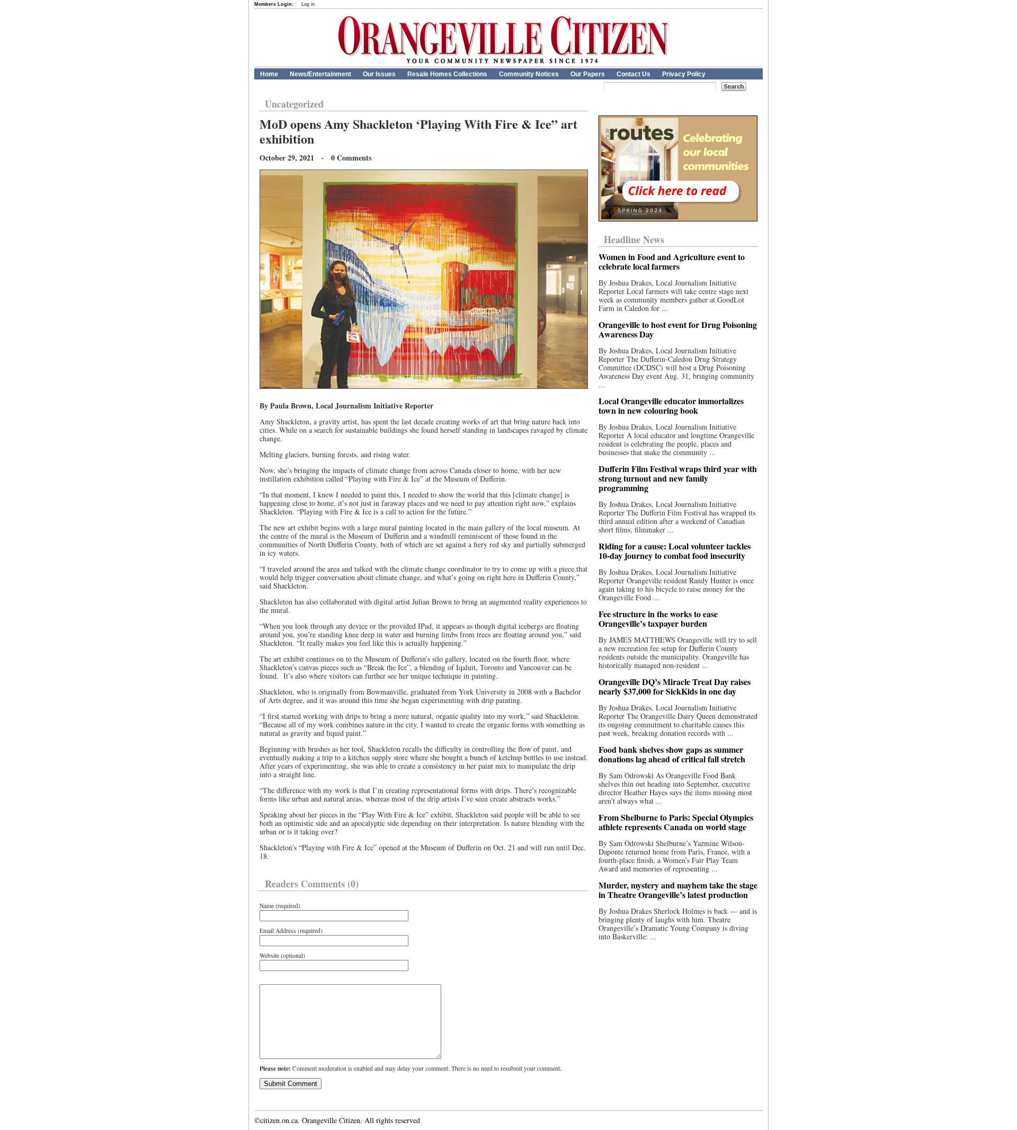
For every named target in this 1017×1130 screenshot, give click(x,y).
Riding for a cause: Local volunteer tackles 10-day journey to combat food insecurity (675, 551)
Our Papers (587, 74)
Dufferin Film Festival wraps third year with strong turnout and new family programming (678, 478)
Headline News (634, 239)
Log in (308, 4)
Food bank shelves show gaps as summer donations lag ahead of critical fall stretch (672, 754)
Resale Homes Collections (447, 74)
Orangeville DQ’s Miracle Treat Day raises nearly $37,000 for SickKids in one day (675, 686)
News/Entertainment (320, 74)
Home (269, 74)
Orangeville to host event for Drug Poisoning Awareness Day (678, 329)
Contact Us (633, 74)
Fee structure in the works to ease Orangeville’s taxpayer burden (658, 618)
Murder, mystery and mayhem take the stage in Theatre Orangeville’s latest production (678, 890)
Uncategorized (294, 104)
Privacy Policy (684, 74)
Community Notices (529, 74)
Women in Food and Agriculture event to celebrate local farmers (672, 261)
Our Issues (379, 74)
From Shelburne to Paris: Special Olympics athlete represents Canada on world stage (676, 822)
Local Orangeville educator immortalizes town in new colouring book (671, 405)
